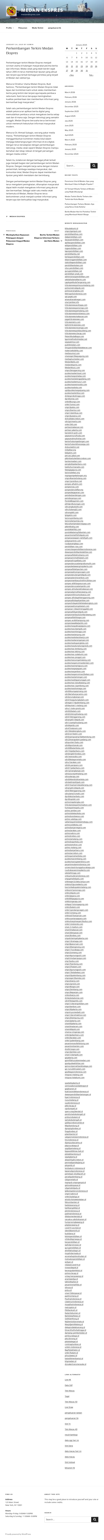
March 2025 (70, 140)
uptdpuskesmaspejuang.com (77, 390)
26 (96, 66)
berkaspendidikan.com (74, 257)
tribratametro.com (72, 322)
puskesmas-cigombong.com (77, 685)
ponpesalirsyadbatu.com (75, 560)
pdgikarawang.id (72, 1225)
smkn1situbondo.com (74, 924)
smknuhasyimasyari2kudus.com (78, 921)
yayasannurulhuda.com (75, 435)
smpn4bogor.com (72, 986)
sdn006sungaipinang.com (76, 691)
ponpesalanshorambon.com (77, 577)
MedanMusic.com (72, 367)
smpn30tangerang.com (75, 947)
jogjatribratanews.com (74, 319)
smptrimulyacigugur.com (75, 958)
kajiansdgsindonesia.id (74, 1171)
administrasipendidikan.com (77, 276)
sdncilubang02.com (73, 509)
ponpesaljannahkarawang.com (78, 592)
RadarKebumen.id (72, 1313)
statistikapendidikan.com (75, 262)
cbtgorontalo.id (71, 1179)
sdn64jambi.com (72, 725)
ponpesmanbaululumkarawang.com (80, 614)
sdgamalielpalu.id (72, 1188)
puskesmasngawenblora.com (77, 861)
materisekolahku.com (74, 350)
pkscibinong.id (71, 1338)
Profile (9, 28)
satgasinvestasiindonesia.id (76, 1137)
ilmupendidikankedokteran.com (78, 347)
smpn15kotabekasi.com (75, 972)
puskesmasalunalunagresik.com (78, 646)
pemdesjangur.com (73, 498)
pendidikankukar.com (74, 265)
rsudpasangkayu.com (74, 543)
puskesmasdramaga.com (75, 688)
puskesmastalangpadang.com (77, 379)
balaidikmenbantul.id (74, 1358)
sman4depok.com (72, 1029)
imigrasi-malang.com (74, 1074)
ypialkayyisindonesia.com (75, 1072)
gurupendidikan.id (73, 1248)
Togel (67, 1396)
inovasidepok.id (71, 1267)
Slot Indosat (70, 1462)
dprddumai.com (72, 398)
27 (67, 71)
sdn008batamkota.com (74, 748)
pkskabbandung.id (73, 1154)
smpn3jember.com (73, 1052)
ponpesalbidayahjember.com (77, 600)
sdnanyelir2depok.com (74, 788)
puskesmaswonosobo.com (76, 384)
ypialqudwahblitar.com (74, 1063)
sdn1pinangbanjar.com (74, 770)
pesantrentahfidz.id (73, 1284)
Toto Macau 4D (71, 1429)
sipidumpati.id (71, 1108)
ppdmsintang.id (72, 1296)
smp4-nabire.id (71, 1193)
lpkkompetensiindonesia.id (76, 1191)
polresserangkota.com (74, 291)
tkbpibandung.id (72, 1125)
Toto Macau (70, 1390)
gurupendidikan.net (73, 271)
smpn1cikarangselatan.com (76, 1003)
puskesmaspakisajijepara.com (77, 626)
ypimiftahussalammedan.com (77, 1060)
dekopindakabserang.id (75, 1327)
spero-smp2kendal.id (74, 1111)
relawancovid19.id (72, 1265)
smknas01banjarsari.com (75, 915)
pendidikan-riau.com (74, 546)
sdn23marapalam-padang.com (78, 739)
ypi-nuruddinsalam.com (75, 1069)
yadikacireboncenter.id (74, 1122)
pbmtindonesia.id (72, 1211)
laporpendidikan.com (74, 251)
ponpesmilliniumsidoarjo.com (77, 594)
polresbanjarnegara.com (75, 827)
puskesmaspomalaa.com (75, 376)
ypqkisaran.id (70, 1088)
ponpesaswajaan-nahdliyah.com (78, 538)
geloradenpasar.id (72, 1185)
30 (82, 71)
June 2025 (69, 125)
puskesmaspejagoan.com (75, 668)
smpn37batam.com (73, 966)
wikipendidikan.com (73, 245)
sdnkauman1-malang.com (76, 705)
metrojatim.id (70, 1307)
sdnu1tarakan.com (73, 762)
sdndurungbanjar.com (74, 697)
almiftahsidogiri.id (73, 1250)
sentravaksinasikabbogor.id (76, 1086)
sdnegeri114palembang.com (77, 702)
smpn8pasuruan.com (74, 944)
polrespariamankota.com (75, 856)
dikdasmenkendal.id (73, 1216)
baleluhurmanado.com (74, 467)
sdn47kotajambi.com (73, 1001)
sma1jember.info (72, 302)
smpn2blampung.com (74, 1018)
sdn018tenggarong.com (75, 790)
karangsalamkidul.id (73, 1270)
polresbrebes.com (72, 836)
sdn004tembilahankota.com (76, 779)
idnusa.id (69, 1287)
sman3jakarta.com (72, 1020)
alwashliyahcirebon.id (74, 1159)
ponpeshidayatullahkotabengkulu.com (81, 603)
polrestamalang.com (73, 839)
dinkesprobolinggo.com (75, 396)
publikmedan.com (72, 345)
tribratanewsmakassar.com (76, 316)
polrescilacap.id (71, 1273)
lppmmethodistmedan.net (76, 339)
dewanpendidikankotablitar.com (78, 552)
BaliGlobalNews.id (72, 1316)
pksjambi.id (70, 1165)
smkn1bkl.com (71, 424)
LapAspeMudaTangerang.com (77, 282)
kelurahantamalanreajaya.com (78, 523)
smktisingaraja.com (73, 901)
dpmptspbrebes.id (73, 1128)
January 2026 (70, 102)
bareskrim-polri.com (73, 433)
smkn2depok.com (72, 893)
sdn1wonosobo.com (73, 756)
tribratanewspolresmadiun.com (78, 805)
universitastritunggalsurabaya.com (80, 867)
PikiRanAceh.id (71, 1310)
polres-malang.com (73, 847)
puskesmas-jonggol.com (75, 657)
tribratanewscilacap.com (75, 333)
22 (77, 66)
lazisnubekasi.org (72, 472)
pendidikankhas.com (73, 234)
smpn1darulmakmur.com (75, 1015)
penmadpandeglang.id (74, 1162)
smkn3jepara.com (72, 896)
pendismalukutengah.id (75, 1114)
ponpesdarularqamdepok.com (78, 575)
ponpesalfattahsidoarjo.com (77, 555)
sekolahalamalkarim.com (75, 279)
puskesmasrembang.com (75, 859)
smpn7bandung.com (74, 964)
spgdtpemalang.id (73, 1148)
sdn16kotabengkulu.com (75, 731)
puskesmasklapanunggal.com (77, 680)
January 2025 (70, 149)
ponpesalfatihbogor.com (75, 617)
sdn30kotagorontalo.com (75, 759)
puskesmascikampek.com (75, 629)
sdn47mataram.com (73, 728)
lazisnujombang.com (74, 518)
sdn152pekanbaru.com (74, 751)
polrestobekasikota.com (75, 813)
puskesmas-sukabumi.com (76, 654)
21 (72, 66)
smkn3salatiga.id (72, 1196)
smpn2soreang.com (73, 952)
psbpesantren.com (73, 541)
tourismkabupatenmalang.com (78, 887)
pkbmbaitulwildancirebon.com (78, 458)
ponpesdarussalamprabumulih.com (80, 563)
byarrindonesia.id (72, 1097)
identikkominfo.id (72, 1230)
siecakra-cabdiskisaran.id (75, 1219)
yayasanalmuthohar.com (75, 438)
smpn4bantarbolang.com (75, 478)
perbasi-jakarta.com (73, 430)
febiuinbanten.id (72, 1202)
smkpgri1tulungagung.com (76, 904)
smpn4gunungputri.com (75, 955)
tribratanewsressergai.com (76, 327)
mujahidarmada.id (73, 1253)
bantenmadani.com (73, 461)
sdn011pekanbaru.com (74, 768)
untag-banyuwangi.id (74, 1276)
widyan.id (69, 1262)
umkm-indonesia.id (73, 1347)
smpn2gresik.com (72, 984)
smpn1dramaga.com (73, 941)
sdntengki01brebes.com (75, 753)
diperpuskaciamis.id (73, 1142)
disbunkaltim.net (72, 447)
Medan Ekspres (42, 10)
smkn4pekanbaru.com (74, 1035)
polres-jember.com (73, 810)
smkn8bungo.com (72, 401)
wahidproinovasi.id (73, 1245)
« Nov (71, 75)
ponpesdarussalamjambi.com (77, 586)
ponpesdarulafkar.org (74, 489)
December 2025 (71, 106)
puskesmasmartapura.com (76, 665)
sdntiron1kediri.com (73, 734)
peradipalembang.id (73, 1176)
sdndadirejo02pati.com (74, 782)
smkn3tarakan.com (73, 1037)
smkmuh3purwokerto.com (76, 884)
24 (87, 66)
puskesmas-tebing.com (75, 651)
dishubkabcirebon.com (74, 418)
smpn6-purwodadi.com (75, 1012)
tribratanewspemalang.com (76, 310)
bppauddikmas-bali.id (74, 1151)
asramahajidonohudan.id (75, 1256)
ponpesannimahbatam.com (76, 558)
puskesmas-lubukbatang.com (77, 682)
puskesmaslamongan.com (76, 677)
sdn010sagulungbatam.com (77, 700)
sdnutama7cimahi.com (74, 793)
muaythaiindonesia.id (74, 1304)
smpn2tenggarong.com (75, 370)
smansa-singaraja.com (74, 1032)
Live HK (68, 1379)
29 (77, 71)
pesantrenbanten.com (74, 1046)
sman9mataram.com (73, 1026)
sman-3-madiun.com (73, 927)
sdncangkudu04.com (74, 506)
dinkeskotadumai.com (74, 998)
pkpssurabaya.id (72, 1145)
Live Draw (69, 1407)
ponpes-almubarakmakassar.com (79, 589)
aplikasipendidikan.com (75, 242)
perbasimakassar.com (74, 427)
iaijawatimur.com (72, 342)
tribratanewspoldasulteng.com (78, 330)
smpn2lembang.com (73, 989)
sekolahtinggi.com (72, 873)
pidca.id (68, 1290)
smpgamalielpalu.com (74, 878)
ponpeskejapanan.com (74, 492)
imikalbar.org (70, 450)
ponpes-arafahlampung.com (77, 620)
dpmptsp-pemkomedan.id (76, 1333)
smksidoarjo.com (72, 995)
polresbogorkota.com (74, 842)
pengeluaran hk (54, 28)
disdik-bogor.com (72, 1049)
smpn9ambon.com (73, 1006)
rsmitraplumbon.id (73, 1344)
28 (72, 71)
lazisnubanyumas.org (74, 521)
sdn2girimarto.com (73, 421)
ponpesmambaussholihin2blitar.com (80, 580)
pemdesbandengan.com (75, 495)
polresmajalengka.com (74, 802)
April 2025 (69, 135)
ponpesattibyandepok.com (76, 612)
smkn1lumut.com (72, 404)
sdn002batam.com (73, 711)
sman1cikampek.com (74, 1054)
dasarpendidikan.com (74, 239)
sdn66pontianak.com (74, 745)
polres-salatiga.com (73, 819)
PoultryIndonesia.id (73, 1299)
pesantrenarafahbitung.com (77, 1043)
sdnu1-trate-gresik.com (75, 708)
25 (91, 66)
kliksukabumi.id (71, 228)
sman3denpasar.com (73, 932)
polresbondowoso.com (74, 816)
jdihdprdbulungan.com (75, 504)
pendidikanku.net (72, 254)
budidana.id (70, 1233)
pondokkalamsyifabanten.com (77, 532)
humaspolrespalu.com (74, 807)
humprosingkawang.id (74, 1222)
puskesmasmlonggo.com (75, 631)
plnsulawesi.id (71, 1355)
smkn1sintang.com (73, 913)
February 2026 (71, 97)
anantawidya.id (71, 1279)
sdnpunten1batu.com (74, 742)
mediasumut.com (72, 353)
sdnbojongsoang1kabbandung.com (80, 737)
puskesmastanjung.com (75, 634)
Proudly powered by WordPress (18, 1534)
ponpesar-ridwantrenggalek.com (79, 609)
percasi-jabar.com (72, 455)
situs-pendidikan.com (74, 268)
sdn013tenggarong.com (75, 717)
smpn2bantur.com (72, 410)
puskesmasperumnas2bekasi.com (79, 674)
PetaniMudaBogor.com (74, 336)
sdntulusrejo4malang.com (76, 773)
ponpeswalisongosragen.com (77, 572)
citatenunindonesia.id (74, 1301)
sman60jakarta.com (73, 1023)
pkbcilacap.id (70, 1105)
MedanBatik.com (72, 362)
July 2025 (69, 121)
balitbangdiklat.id (72, 1208)
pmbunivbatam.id (72, 1117)
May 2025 (69, 130)
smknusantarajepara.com (75, 918)
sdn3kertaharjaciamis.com (76, 694)
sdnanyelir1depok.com (74, 719)
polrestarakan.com (73, 830)
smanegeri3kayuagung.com (77, 356)
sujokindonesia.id (72, 1103)
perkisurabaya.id (72, 1336)
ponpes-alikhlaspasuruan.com (78, 583)
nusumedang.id (71, 1100)
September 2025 (72, 111)
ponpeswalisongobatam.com (77, 606)
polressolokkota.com (73, 825)
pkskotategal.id (71, 1341)
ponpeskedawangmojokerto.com (78, 566)
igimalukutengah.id (73, 1120)
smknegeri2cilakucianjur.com (77, 881)
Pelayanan (22, 28)
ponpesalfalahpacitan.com (76, 569)
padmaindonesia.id (73, 1213)
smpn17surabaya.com (74, 949)
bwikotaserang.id (72, 1205)
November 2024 (71, 154)
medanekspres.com (73, 365)
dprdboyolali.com (72, 799)
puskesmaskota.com (73, 387)
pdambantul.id (71, 1134)
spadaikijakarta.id (72, 1083)
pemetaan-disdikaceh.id (75, 1174)
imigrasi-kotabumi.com (74, 1077)
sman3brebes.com (73, 935)
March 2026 (70, 92)
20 (67, 66)
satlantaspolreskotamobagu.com (79, 822)
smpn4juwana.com (73, 416)
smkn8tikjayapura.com (74, 898)
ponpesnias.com (72, 487)
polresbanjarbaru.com (74, 850)
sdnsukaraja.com (72, 776)
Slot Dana (69, 1445)
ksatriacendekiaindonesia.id (77, 1091)
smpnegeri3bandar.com (75, 978)
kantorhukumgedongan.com (77, 441)
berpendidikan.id (72, 1242)
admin (30, 44)
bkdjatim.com (70, 453)
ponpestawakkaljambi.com (76, 623)
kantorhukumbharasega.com (77, 444)
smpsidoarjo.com (72, 981)
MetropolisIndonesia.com (75, 293)
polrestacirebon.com (73, 853)
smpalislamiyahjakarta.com (76, 938)
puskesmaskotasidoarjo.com (77, 637)
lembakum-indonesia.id (75, 1168)
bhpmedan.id (70, 1361)
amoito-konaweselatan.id (75, 1199)
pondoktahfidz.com (73, 529)
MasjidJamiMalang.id (74, 1324)
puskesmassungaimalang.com (78, 660)
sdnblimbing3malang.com (76, 714)
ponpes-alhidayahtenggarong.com (79, 597)
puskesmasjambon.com (75, 671)
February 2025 (71, 144)
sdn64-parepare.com (74, 765)
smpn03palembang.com (75, 975)
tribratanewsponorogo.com (76, 308)
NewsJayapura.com (73, 470)
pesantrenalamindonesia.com (77, 864)
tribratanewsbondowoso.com (77, 313)
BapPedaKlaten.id (72, 1350)
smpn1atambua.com (73, 413)
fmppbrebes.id (71, 1131)
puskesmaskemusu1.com (75, 381)
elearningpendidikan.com (76, 259)
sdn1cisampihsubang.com (76, 722)
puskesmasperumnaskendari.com (79, 663)
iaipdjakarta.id (71, 1157)
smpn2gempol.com (73, 231)
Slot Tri (68, 1424)
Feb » (91, 75)
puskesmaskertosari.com (75, 373)
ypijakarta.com (71, 1057)
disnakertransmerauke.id (75, 1364)
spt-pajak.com (71, 296)
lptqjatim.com (71, 515)
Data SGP (69, 1385)
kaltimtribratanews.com (75, 325)
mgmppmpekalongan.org (76, 475)
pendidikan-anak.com (74, 274)
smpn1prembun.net (73, 481)
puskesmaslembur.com (74, 393)
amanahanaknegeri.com (75, 299)
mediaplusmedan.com (74, 359)
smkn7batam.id (71, 1353)
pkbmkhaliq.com (72, 526)
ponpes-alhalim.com (73, 484)
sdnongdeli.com (72, 512)
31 (87, 71)
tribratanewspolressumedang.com (79, 285)
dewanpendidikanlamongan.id (78, 1094)
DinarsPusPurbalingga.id (75, 1330)
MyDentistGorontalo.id (74, 1321)
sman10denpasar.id (73, 1293)
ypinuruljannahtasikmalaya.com (78, 1066)
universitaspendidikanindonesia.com (80, 549)
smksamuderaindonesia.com (77, 876)
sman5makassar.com (73, 930)
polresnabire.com (72, 833)
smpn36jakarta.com (73, 1009)
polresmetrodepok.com (74, 288)
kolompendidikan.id (73, 1236)
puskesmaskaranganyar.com (77, 640)
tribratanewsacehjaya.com (76, 305)
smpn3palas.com (72, 407)
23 (82, 66)
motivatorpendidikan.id (75, 1259)
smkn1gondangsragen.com (76, 910)
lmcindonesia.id (71, 1140)
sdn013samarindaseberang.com (78, 785)
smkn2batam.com (72, 907)
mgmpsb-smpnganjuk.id (75, 1182)
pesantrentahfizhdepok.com (77, 535)
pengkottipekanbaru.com (75, 464)
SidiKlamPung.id (72, 1318)
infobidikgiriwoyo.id (73, 1239)
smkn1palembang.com (74, 1040)
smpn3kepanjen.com (74, 992)
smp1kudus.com (72, 961)
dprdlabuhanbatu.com (74, 796)
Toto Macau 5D (71, 1401)
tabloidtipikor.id (71, 1282)
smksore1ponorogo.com (75, 890)
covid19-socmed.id (73, 1228)
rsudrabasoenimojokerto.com (77, 870)
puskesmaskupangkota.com (76, 643)
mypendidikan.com (73, 248)
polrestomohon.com (73, 844)
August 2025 (70, 116)
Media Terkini (37, 28)
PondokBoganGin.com (74, 501)
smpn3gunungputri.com (75, 969)
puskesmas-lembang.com (76, 648)
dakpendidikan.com (73, 237)
